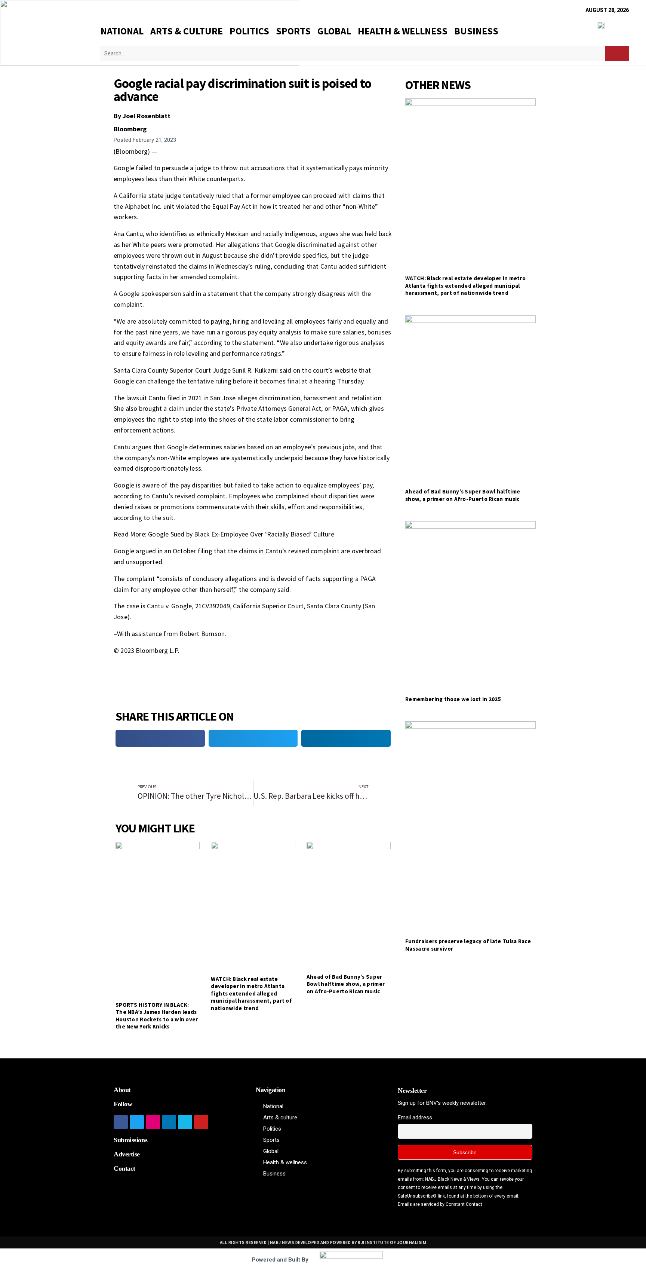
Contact (124, 1168)
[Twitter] (137, 1122)
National (122, 31)
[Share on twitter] (253, 738)
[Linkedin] (169, 1122)
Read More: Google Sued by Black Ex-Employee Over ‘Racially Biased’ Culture (224, 534)
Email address (415, 1117)
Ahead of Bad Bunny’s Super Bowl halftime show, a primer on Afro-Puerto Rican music (346, 984)
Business (476, 31)
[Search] (617, 53)
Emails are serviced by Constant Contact (440, 1204)
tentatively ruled (206, 195)
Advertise (127, 1154)
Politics (249, 31)
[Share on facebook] (160, 738)
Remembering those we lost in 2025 (453, 699)
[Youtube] (201, 1122)
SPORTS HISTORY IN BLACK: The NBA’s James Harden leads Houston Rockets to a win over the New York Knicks (157, 1015)
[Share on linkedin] (346, 738)
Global (334, 31)
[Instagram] (153, 1122)
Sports (293, 31)
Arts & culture (186, 31)
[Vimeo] (185, 1122)
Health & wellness (402, 31)
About (122, 1090)
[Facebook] (121, 1122)
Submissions (130, 1140)
